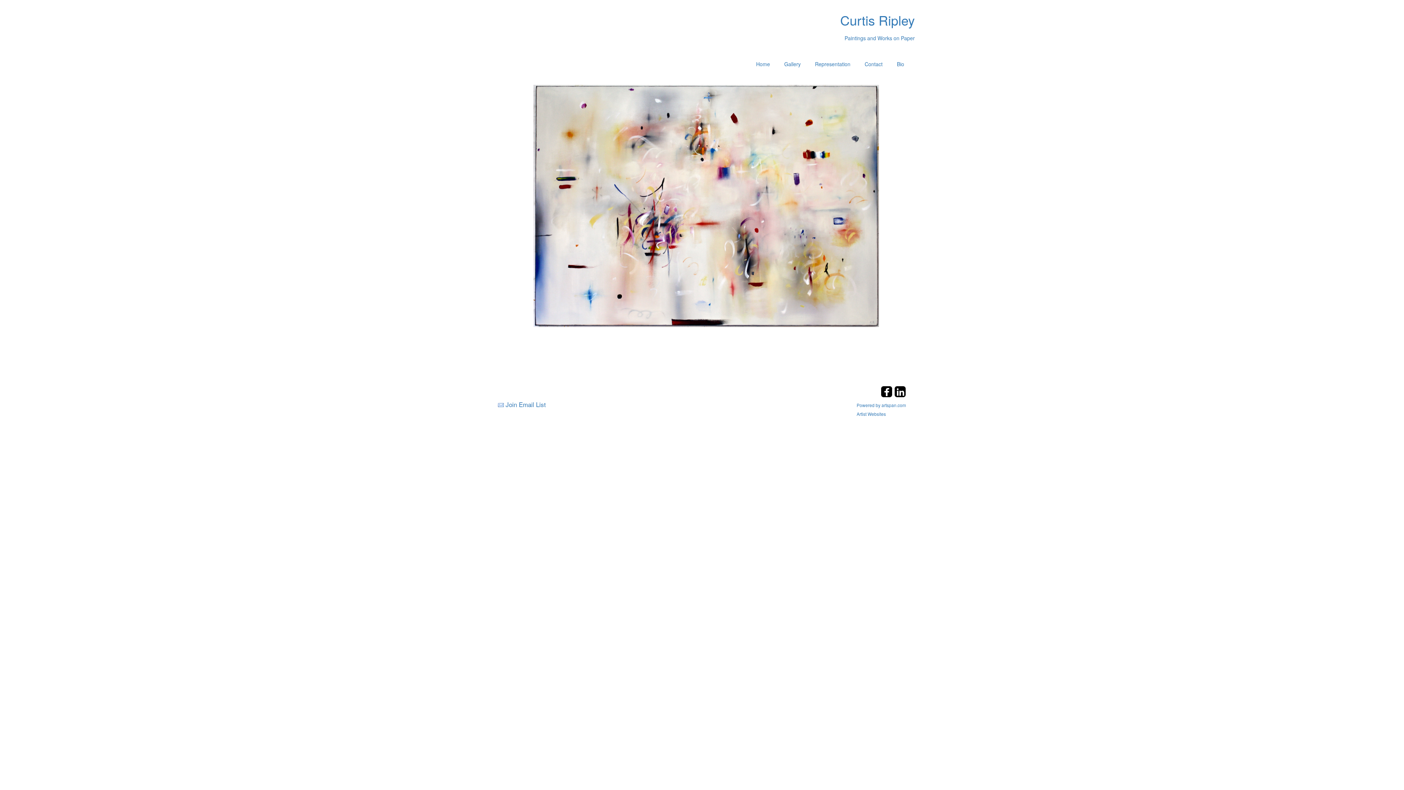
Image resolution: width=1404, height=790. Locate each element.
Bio (900, 64)
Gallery (792, 64)
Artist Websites (871, 414)
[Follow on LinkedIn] (900, 395)
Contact (874, 64)
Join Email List (526, 404)
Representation (832, 64)
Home (763, 64)
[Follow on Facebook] (887, 395)
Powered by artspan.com (881, 405)
